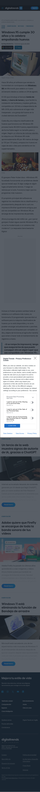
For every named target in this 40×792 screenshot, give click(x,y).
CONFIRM (12, 425)
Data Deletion (7, 433)
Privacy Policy (32, 433)
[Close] (36, 359)
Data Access (20, 433)
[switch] (31, 402)
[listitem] (20, 397)
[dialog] (20, 396)
